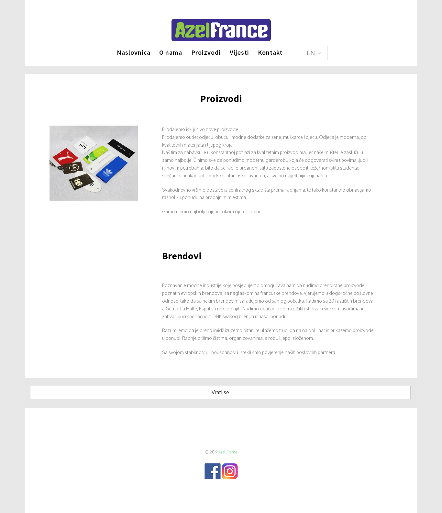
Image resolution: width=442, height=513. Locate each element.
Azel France (227, 452)
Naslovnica (133, 52)
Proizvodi (206, 52)
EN (311, 52)
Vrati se (220, 392)
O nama (170, 52)
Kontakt (270, 52)
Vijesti (239, 52)
